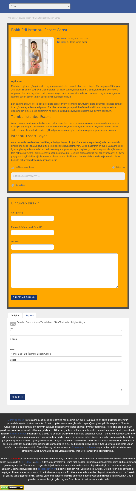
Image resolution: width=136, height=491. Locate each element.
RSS (38, 462)
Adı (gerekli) (17, 212)
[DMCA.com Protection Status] (12, 489)
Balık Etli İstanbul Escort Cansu (40, 29)
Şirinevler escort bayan (83, 447)
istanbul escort (25, 18)
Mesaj (13, 360)
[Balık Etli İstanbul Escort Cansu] (32, 56)
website (15, 241)
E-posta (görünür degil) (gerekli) (26, 227)
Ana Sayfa (12, 18)
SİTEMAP (27, 462)
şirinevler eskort (18, 433)
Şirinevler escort (15, 420)
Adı (11, 328)
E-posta (14, 339)
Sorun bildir (20, 185)
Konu (12, 349)
